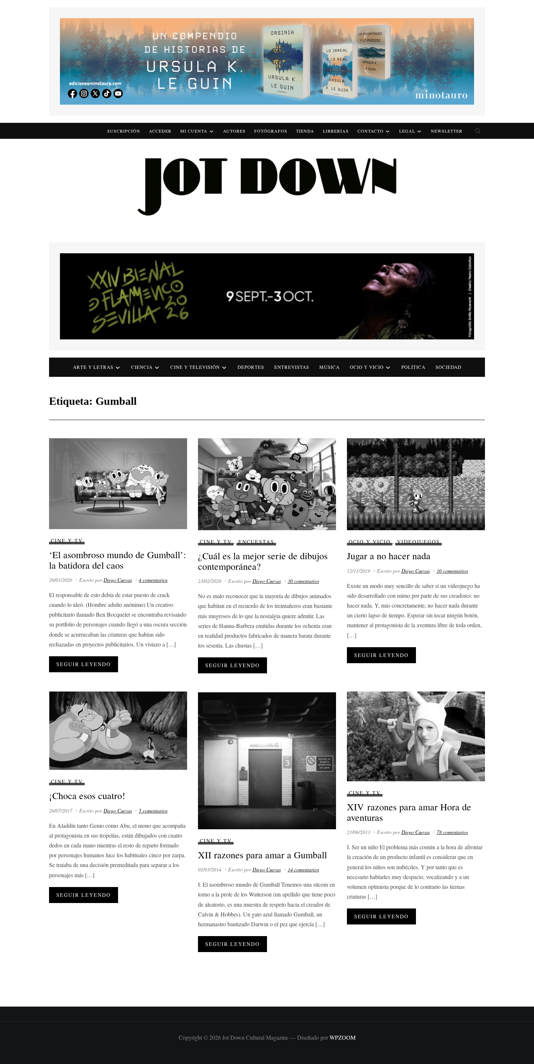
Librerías (336, 131)
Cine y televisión (195, 367)
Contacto (370, 131)
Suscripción (123, 131)
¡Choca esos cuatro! (87, 795)
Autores (234, 131)
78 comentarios (452, 832)
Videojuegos (418, 541)
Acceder (160, 131)
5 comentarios (153, 810)
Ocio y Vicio (367, 367)
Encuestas (256, 541)
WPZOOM (342, 1037)
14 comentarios (303, 869)
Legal (407, 131)
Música (329, 367)
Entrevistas (291, 367)
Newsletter (446, 131)
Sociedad (448, 367)
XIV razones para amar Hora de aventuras (409, 812)
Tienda (305, 131)
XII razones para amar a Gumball (262, 855)
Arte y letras (93, 367)
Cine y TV (67, 540)
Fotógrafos (270, 131)
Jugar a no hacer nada (388, 555)
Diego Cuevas (118, 579)
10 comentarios (452, 570)
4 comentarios (153, 579)
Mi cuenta (193, 131)
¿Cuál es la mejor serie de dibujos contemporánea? (263, 560)
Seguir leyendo (83, 664)
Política (413, 367)
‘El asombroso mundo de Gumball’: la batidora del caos (117, 559)
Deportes (251, 367)
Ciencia (142, 367)
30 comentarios (303, 580)
